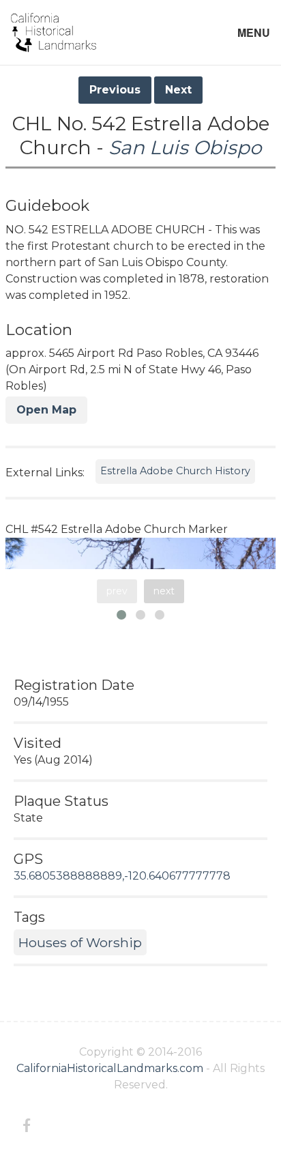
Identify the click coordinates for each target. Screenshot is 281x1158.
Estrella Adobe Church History (175, 471)
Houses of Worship (80, 942)
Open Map (46, 409)
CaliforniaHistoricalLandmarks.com (109, 1068)
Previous (114, 89)
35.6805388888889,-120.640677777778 (122, 875)
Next (178, 89)
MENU (253, 32)
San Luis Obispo (185, 147)
